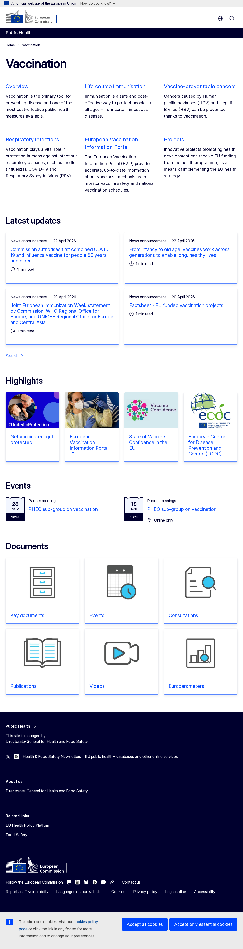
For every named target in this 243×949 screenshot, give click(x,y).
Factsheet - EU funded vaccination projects (176, 305)
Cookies (118, 891)
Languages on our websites (79, 891)
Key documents (27, 615)
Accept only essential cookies (203, 924)
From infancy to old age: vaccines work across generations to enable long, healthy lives (179, 252)
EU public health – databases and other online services (131, 756)
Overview (17, 86)
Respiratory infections (32, 139)
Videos (97, 686)
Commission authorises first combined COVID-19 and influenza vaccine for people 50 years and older (60, 255)
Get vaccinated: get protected (31, 439)
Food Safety (16, 834)
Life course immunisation (115, 86)
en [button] (220, 18)
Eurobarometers (186, 686)
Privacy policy (145, 891)
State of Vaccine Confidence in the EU (148, 442)
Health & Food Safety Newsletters (52, 756)
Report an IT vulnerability (27, 891)
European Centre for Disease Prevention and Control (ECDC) (206, 445)
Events (96, 615)
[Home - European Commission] (34, 16)
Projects (174, 139)
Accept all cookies (145, 924)
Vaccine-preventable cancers (200, 86)
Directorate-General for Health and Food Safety (47, 791)
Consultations (183, 615)
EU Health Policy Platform (28, 825)
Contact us (131, 882)
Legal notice (175, 891)
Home (10, 45)
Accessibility (204, 891)
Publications (23, 686)
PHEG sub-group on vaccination (63, 509)
